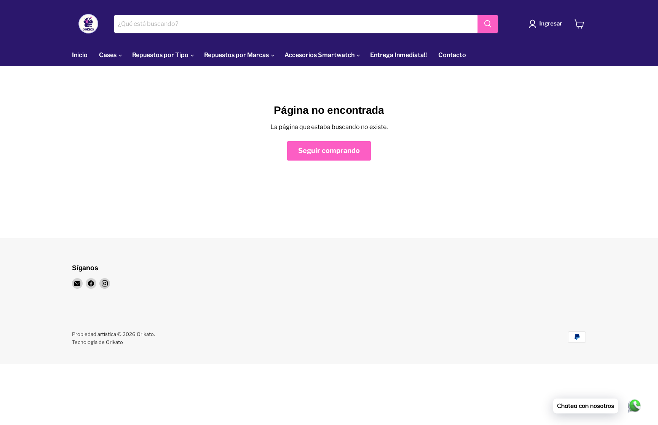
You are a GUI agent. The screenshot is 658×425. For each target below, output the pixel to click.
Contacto (452, 55)
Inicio (80, 55)
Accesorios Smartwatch (320, 55)
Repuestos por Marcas (237, 55)
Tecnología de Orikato (97, 342)
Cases (108, 55)
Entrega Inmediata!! (398, 55)
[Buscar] (488, 24)
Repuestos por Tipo (161, 55)
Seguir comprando (329, 150)
